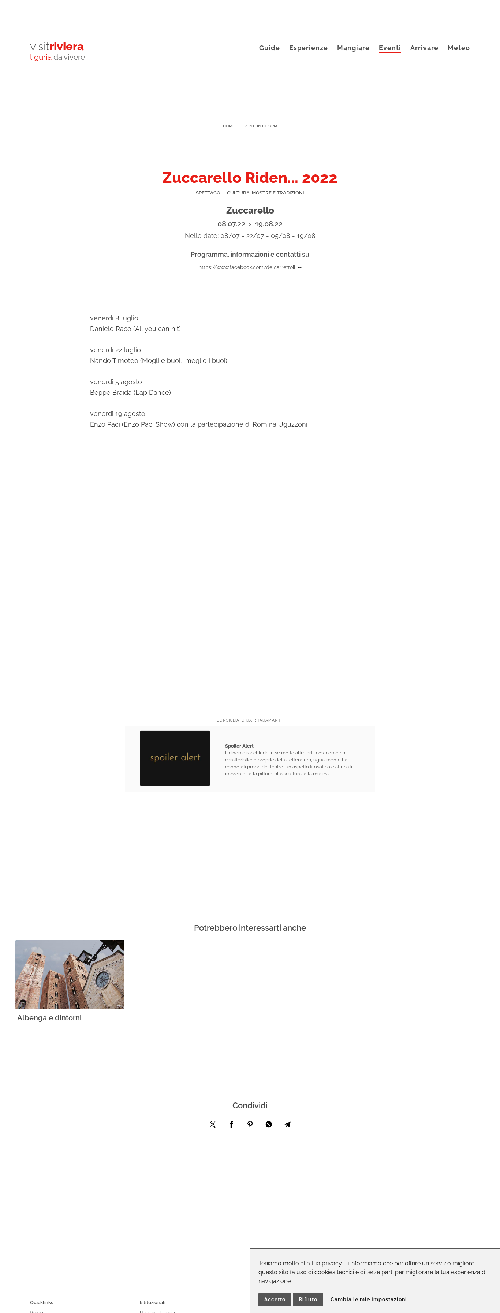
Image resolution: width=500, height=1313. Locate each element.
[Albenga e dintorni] (69, 975)
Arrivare (424, 48)
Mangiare (353, 48)
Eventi (390, 48)
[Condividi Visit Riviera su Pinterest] (250, 1126)
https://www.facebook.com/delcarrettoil (247, 267)
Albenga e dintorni (49, 1017)
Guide (269, 48)
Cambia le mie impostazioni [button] (369, 1299)
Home (229, 126)
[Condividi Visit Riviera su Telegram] (287, 1126)
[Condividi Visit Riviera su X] (212, 1126)
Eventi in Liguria (259, 126)
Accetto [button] (275, 1299)
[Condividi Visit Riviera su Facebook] (231, 1126)
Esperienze (308, 48)
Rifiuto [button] (308, 1299)
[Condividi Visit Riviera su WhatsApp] (268, 1126)
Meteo (459, 48)
